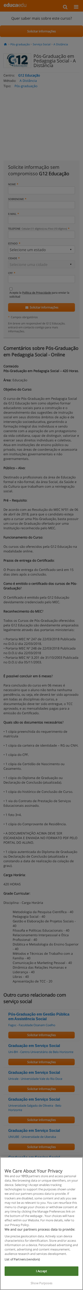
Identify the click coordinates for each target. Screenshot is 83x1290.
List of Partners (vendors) (22, 1259)
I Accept (41, 1271)
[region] (41, 1223)
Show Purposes (41, 1283)
